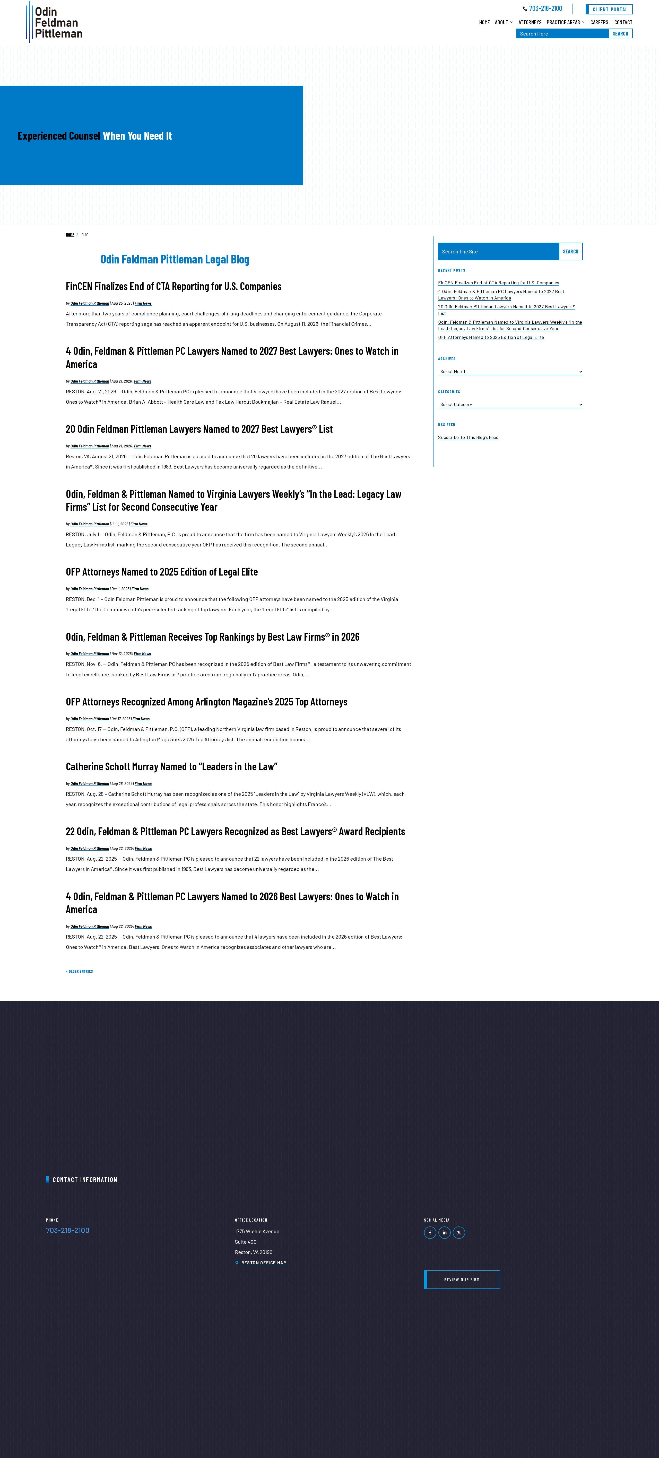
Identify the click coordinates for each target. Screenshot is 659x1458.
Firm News (143, 303)
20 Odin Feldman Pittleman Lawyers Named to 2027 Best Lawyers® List (199, 428)
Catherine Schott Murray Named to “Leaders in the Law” (172, 766)
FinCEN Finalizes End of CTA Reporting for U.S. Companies (174, 285)
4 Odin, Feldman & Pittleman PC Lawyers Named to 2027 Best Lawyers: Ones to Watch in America (501, 294)
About (501, 22)
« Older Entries (79, 971)
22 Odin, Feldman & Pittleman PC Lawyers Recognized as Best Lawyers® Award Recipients (235, 831)
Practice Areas (563, 22)
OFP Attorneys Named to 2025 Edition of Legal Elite (162, 571)
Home (484, 22)
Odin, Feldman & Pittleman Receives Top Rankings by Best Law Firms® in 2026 (213, 636)
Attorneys (530, 22)
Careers (600, 22)
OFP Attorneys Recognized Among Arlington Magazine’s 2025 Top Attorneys (207, 701)
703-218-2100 (545, 7)
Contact (623, 22)
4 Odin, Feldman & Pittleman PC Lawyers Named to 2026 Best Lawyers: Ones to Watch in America (232, 902)
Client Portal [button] (610, 9)
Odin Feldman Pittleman (90, 303)
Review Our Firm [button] (462, 1279)
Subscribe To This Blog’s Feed (468, 437)
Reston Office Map (264, 1262)
